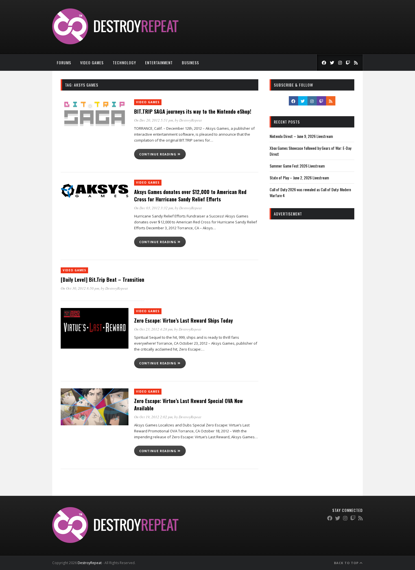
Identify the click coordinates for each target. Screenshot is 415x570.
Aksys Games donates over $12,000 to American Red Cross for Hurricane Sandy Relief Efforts (190, 195)
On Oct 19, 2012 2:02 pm (153, 416)
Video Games (92, 62)
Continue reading (158, 154)
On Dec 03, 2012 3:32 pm (153, 207)
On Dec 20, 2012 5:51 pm (153, 120)
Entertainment (159, 62)
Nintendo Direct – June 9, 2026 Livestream (301, 136)
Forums (64, 62)
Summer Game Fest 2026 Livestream (297, 166)
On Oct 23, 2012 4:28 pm (153, 329)
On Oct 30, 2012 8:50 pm (80, 288)
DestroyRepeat (190, 120)
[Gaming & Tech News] (115, 42)
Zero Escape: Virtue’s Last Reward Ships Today (183, 320)
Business (190, 62)
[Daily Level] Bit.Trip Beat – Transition (102, 279)
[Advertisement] (312, 309)
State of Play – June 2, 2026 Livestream (299, 178)
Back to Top (347, 563)
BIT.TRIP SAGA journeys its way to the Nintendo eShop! (192, 111)
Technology (124, 62)
